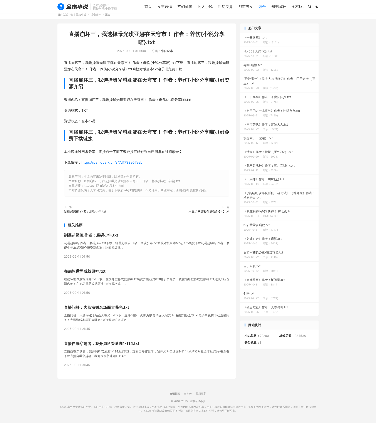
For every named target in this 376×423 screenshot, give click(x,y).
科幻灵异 (225, 6)
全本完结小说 (72, 6)
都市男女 (245, 6)
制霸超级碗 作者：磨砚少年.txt (85, 211)
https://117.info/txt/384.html (104, 185)
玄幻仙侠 (185, 6)
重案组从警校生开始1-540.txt (208, 211)
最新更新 (201, 393)
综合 (262, 6)
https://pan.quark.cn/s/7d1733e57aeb (112, 162)
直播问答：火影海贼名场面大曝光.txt (96, 307)
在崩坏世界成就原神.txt (85, 271)
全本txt (298, 6)
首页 (148, 6)
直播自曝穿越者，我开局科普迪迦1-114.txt (101, 343)
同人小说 (205, 6)
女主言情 (164, 6)
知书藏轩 (278, 6)
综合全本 (96, 14)
